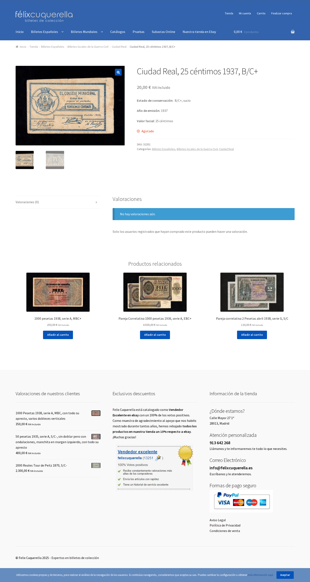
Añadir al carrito (58, 335)
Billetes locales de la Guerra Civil (87, 47)
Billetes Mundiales (84, 32)
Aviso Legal (218, 520)
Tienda (229, 13)
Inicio (20, 32)
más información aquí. (261, 575)
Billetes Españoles (44, 32)
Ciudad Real (119, 47)
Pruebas (138, 32)
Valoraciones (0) (27, 202)
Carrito (261, 13)
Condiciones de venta (225, 531)
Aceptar (285, 575)
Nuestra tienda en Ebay (199, 32)
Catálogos (117, 32)
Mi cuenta (245, 13)
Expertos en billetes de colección (75, 558)
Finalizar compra (281, 13)
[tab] (58, 202)
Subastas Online (163, 32)
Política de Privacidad (225, 525)
